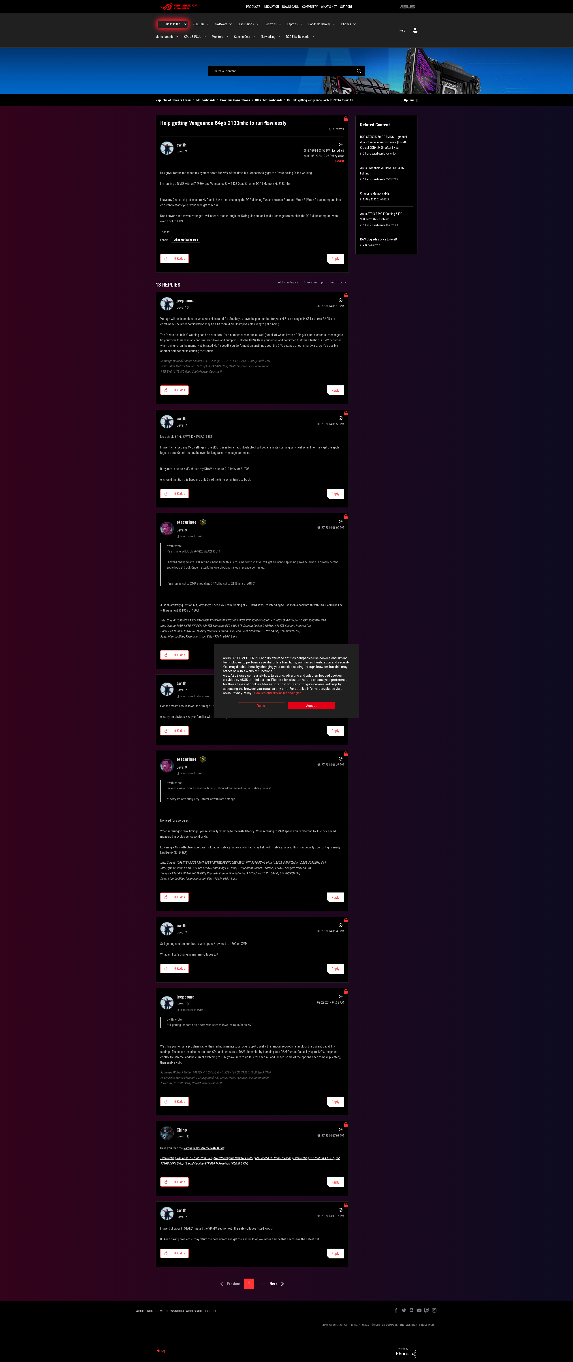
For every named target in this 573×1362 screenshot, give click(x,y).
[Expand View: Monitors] (226, 37)
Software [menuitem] (221, 24)
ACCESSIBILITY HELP (201, 1311)
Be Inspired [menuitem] (173, 24)
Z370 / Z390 (369, 199)
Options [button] (409, 100)
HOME (159, 1311)
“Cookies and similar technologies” (278, 693)
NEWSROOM (175, 1311)
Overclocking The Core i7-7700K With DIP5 (186, 1158)
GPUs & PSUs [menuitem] (192, 36)
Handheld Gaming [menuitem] (319, 24)
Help (402, 30)
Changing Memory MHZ (374, 193)
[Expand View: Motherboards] (177, 37)
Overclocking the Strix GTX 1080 (233, 1158)
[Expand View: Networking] (278, 37)
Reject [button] (261, 706)
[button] (165, 258)
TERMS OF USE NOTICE (333, 1324)
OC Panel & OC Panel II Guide (273, 1158)
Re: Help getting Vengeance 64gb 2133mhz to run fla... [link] (321, 100)
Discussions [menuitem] (246, 24)
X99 (365, 245)
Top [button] (163, 1351)
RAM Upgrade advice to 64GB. (379, 239)
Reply (335, 259)
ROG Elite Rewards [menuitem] (297, 36)
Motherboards (206, 100)
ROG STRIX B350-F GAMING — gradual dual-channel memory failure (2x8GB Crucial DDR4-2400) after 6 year (383, 142)
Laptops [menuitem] (292, 24)
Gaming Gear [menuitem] (242, 36)
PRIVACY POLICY (359, 1324)
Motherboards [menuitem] (164, 36)
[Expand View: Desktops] (280, 24)
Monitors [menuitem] (217, 36)
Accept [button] (311, 706)
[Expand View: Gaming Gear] (253, 37)
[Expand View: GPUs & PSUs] (204, 37)
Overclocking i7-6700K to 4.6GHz (313, 1158)
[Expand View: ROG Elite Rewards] (312, 37)
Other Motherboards (268, 100)
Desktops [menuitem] (271, 24)
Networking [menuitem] (268, 36)
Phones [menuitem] (346, 24)
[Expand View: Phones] (354, 24)
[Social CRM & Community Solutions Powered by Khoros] (406, 1352)
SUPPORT (346, 6)
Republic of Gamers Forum (174, 100)
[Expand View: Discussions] (257, 24)
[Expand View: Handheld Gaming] (334, 24)
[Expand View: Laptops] (301, 24)
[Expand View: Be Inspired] (185, 24)
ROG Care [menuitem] (199, 24)
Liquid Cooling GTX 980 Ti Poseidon (208, 1163)
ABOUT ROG (144, 1311)
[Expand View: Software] (230, 24)
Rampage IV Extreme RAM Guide (204, 1148)
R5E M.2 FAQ (240, 1163)
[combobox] (286, 71)
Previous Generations (235, 100)
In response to (191, 536)
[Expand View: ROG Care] (208, 24)
